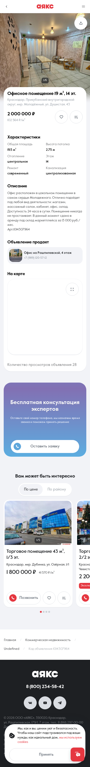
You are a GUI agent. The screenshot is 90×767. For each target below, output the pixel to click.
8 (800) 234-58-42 (45, 687)
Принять (46, 755)
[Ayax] (45, 6)
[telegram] (59, 702)
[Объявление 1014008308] (38, 553)
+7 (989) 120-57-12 (35, 258)
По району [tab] (57, 489)
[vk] (30, 702)
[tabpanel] (45, 556)
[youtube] (45, 702)
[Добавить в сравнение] (76, 116)
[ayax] (45, 674)
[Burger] (83, 6)
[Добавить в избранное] (61, 116)
